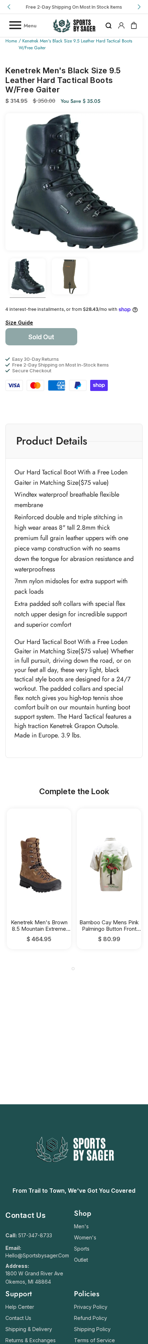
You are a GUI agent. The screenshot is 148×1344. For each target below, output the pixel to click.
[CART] (134, 25)
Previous (9, 6)
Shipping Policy (92, 1329)
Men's (81, 1226)
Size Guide (19, 322)
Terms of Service (94, 1340)
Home (11, 41)
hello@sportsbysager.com (37, 1255)
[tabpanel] (39, 879)
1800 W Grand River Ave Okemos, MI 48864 (34, 1277)
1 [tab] (73, 968)
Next (138, 6)
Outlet (81, 1260)
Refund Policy (90, 1318)
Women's (85, 1237)
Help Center (19, 1307)
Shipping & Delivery (28, 1329)
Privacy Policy (90, 1307)
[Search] (108, 25)
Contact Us (18, 1318)
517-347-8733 (35, 1235)
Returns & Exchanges (30, 1340)
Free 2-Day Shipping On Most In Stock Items (74, 7)
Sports (81, 1249)
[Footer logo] (74, 1180)
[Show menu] (15, 25)
